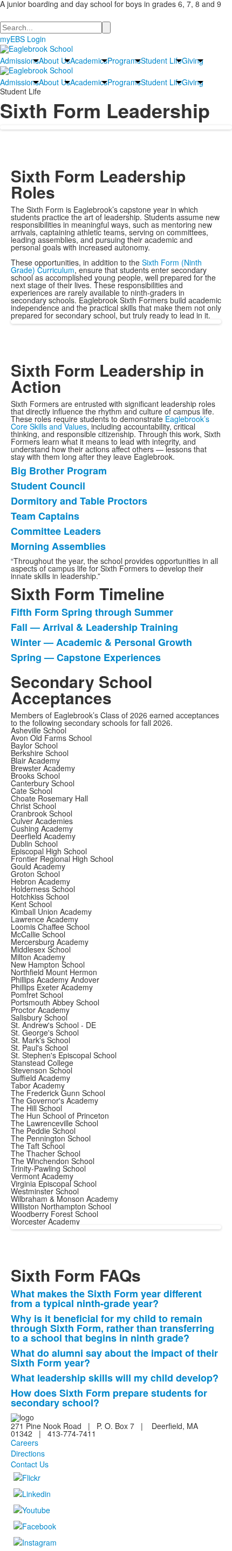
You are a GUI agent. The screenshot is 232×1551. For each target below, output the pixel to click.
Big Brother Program (59, 471)
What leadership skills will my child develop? (115, 1378)
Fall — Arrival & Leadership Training (94, 627)
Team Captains (45, 516)
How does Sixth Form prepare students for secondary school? (109, 1398)
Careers (24, 1442)
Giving (192, 60)
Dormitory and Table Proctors (79, 501)
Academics (88, 60)
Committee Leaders (56, 531)
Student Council (48, 486)
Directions (28, 1453)
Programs (124, 60)
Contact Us (30, 1464)
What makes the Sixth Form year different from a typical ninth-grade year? (106, 1298)
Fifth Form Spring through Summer (92, 612)
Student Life (161, 60)
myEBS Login (23, 38)
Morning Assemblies (58, 546)
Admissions (19, 60)
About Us (54, 60)
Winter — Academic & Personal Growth (101, 642)
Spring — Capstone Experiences (86, 657)
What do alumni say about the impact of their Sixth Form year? (114, 1358)
